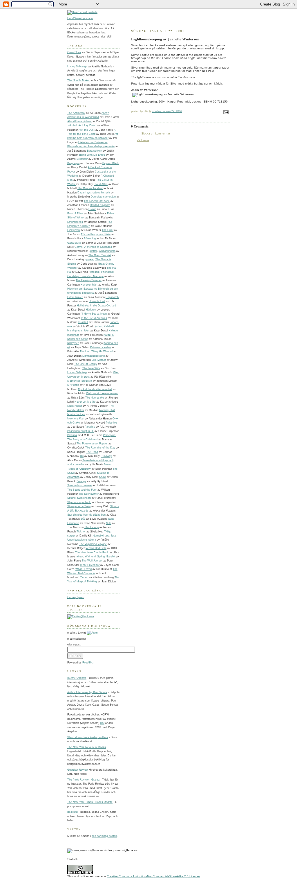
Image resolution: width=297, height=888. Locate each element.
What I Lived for (90, 565)
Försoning (90, 238)
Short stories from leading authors (87, 737)
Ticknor (81, 531)
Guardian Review (77, 769)
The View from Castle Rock (92, 552)
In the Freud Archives (94, 318)
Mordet (85, 376)
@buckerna (87, 616)
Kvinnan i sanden (100, 347)
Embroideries (75, 221)
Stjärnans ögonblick (79, 502)
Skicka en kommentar (155, 133)
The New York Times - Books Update (90, 802)
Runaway (106, 456)
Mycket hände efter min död (95, 389)
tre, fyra (111, 535)
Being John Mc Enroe (92, 154)
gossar (90, 259)
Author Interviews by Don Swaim (87, 692)
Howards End (97, 301)
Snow (102, 477)
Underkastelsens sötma (81, 539)
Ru (82, 456)
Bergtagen (73, 163)
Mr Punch (73, 384)
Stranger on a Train (78, 506)
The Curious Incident (90, 188)
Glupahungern (107, 251)
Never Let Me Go (85, 401)
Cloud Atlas (101, 184)
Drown (92, 209)
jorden (98, 326)
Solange (81, 481)
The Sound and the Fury (82, 489)
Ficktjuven (73, 230)
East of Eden (75, 213)
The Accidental (76, 113)
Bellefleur (82, 158)
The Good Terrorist (99, 255)
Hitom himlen (75, 297)
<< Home (143, 140)
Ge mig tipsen (75, 597)
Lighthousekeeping (93, 355)
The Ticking (91, 527)
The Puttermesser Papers (92, 443)
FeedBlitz (88, 662)
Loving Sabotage (77, 66)
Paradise (90, 426)
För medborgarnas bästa (96, 234)
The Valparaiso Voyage (93, 544)
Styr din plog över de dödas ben (86, 514)
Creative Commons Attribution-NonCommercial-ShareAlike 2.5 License (153, 876)
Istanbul (83, 322)
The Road (92, 452)
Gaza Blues (74, 52)
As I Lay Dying (87, 125)
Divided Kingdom (100, 205)
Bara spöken (94, 150)
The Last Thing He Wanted (96, 351)
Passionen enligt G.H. (80, 431)
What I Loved (83, 569)
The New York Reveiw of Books (86, 747)
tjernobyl (98, 535)
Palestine (111, 422)
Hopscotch (112, 297)
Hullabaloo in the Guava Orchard (96, 305)
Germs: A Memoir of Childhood (93, 246)
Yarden (84, 577)
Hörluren (91, 309)
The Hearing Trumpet (89, 280)
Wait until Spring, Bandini (100, 556)
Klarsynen (73, 343)
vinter (80, 556)
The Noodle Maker (78, 80)
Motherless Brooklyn (79, 380)
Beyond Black (110, 163)
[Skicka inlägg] (225, 113)
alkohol (72, 125)
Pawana (72, 435)
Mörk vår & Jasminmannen (102, 393)
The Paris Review (78, 779)
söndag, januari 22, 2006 (167, 111)
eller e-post (74, 644)
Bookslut (72, 811)
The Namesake (94, 397)
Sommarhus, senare (79, 485)
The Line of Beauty (85, 364)
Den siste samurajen (103, 196)
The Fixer (107, 230)
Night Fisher (74, 405)
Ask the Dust (87, 129)
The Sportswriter (89, 493)
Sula (108, 523)
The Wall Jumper (92, 560)
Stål (83, 518)
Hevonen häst (89, 284)
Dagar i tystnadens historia (93, 192)
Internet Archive (76, 678)
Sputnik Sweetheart (79, 497)
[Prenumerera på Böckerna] (92, 632)
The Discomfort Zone (97, 201)
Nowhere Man (75, 418)
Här (102, 723)
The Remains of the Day (100, 447)
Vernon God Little (96, 548)
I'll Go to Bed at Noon (94, 313)
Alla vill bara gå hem (79, 121)
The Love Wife (91, 368)
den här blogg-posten (104, 836)
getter (93, 251)
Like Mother (99, 359)
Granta (95, 779)
